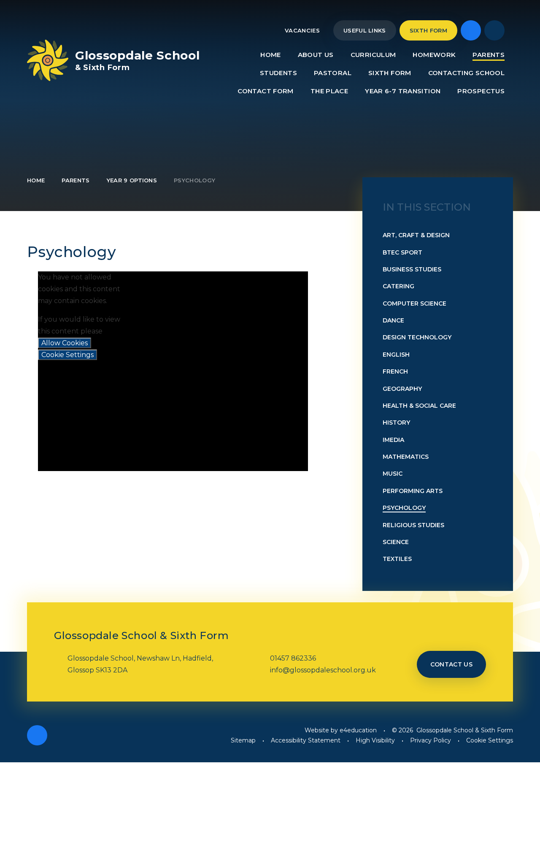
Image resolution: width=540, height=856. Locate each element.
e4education (358, 730)
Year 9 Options (132, 180)
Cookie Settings (67, 355)
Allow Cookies (64, 343)
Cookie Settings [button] (489, 740)
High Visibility (375, 740)
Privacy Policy (430, 740)
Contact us (451, 664)
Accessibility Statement (305, 740)
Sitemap (243, 740)
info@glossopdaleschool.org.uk (323, 670)
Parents (75, 180)
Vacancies (302, 30)
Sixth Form (428, 30)
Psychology (194, 180)
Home (36, 180)
